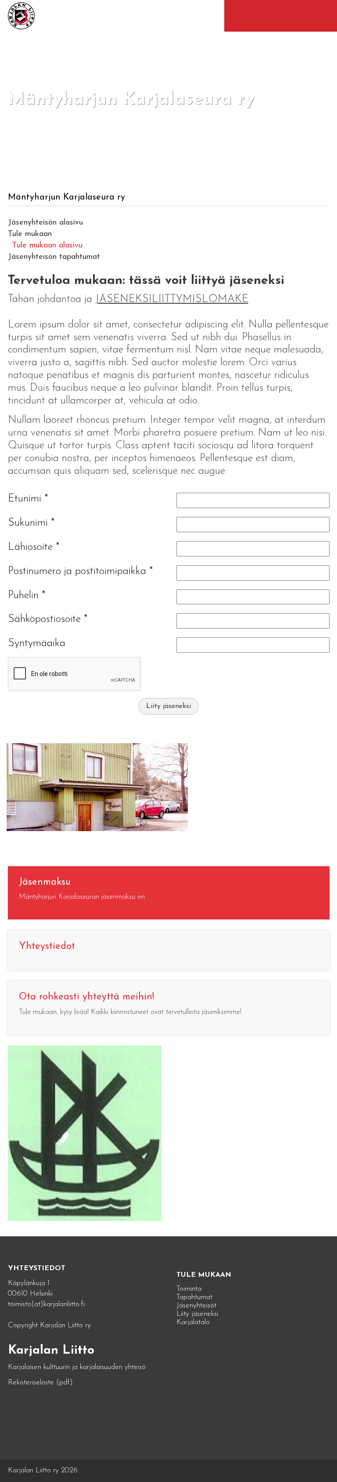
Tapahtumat (194, 1297)
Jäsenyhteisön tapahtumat (54, 257)
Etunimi (28, 499)
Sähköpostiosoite (48, 619)
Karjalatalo (193, 1322)
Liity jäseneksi (168, 706)
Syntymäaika (36, 643)
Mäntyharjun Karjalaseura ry (66, 197)
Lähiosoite (34, 547)
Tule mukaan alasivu (47, 246)
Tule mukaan (30, 234)
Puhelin (27, 595)
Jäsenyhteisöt (196, 1305)
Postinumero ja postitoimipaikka (80, 571)
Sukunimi (31, 523)
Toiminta (188, 1289)
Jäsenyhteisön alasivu (45, 223)
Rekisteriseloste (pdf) (40, 1382)
